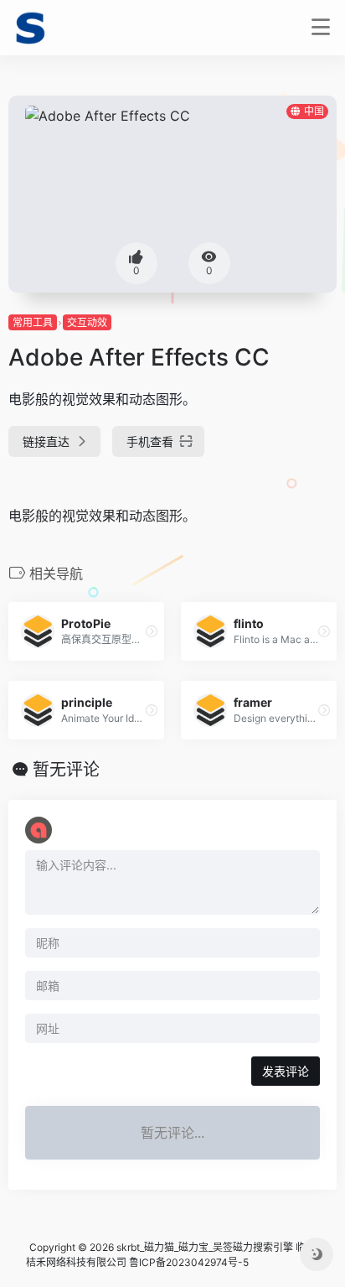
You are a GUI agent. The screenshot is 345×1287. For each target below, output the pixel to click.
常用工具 (33, 322)
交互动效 (87, 322)
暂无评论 (66, 770)
